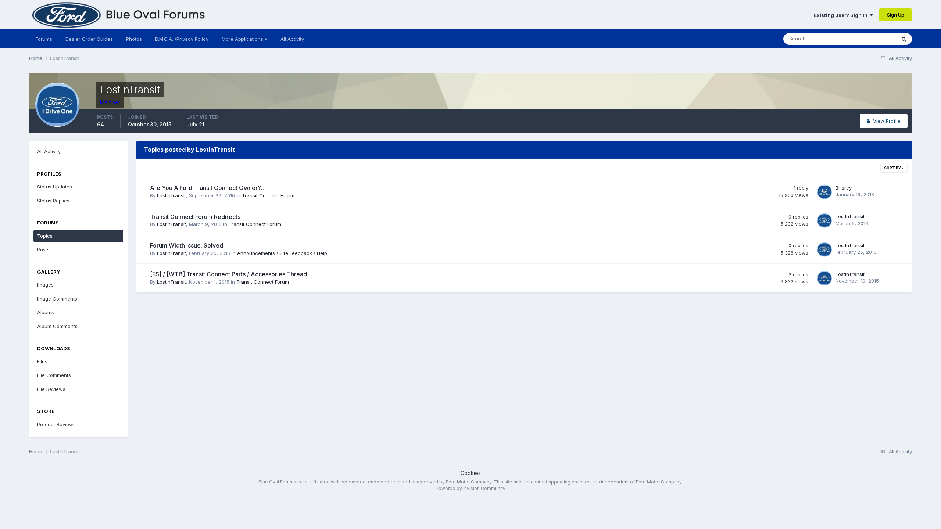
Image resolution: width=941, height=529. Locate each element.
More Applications (243, 39)
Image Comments (57, 299)
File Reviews (51, 389)
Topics (45, 236)
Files (42, 361)
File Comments (54, 375)
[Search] (904, 39)
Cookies (471, 473)
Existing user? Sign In (842, 15)
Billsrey (844, 188)
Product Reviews (56, 424)
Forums (44, 39)
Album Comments (57, 326)
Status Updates (869, 39)
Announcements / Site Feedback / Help (282, 253)
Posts (43, 249)
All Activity (292, 39)
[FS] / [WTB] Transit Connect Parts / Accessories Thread (228, 274)
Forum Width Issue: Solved (186, 245)
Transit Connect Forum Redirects (195, 216)
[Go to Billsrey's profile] (824, 191)
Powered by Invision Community (470, 488)
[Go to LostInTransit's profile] (824, 220)
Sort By (893, 168)
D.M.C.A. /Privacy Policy (181, 39)
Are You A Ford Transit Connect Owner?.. (207, 187)
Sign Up (895, 15)
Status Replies (53, 201)
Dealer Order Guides (89, 39)
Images (45, 285)
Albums (45, 312)
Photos (134, 39)
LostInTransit (171, 195)
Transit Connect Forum (268, 195)
